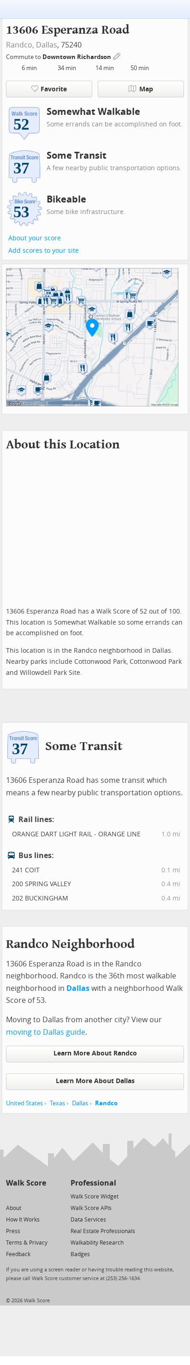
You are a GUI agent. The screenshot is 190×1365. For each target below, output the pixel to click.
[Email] (40, 1196)
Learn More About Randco (95, 1053)
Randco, (20, 45)
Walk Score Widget (95, 1196)
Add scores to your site (43, 251)
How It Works (23, 1219)
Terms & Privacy (27, 1243)
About (13, 1208)
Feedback (18, 1254)
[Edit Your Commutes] (117, 55)
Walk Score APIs (91, 1208)
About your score (34, 238)
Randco (106, 1103)
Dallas (46, 45)
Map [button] (146, 89)
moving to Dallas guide (45, 1032)
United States (24, 1103)
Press (13, 1231)
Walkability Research (97, 1243)
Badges (80, 1254)
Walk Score (26, 1183)
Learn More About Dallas (95, 1081)
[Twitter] (11, 1196)
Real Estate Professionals (103, 1231)
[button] (92, 327)
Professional (93, 1183)
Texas (57, 1103)
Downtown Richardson (77, 57)
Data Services (88, 1219)
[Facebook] (25, 1196)
